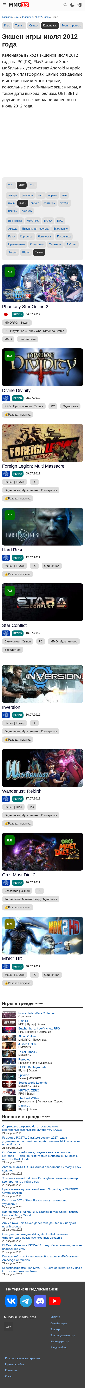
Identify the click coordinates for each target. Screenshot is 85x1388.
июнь (11, 203)
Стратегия (55, 244)
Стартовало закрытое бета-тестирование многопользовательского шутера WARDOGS (32, 1128)
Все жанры (15, 220)
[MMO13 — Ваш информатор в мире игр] (19, 4)
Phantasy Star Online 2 (25, 306)
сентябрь (49, 203)
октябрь (64, 203)
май (64, 195)
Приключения (16, 244)
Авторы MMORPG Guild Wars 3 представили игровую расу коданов (41, 1168)
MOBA (48, 220)
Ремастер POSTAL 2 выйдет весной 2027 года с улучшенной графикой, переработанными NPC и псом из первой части (41, 1141)
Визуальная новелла (35, 228)
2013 (32, 185)
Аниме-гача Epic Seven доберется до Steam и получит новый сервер (39, 1224)
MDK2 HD (12, 958)
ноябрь (12, 210)
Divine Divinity (16, 390)
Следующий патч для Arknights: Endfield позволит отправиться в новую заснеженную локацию (36, 1235)
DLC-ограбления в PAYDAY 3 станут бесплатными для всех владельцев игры (42, 1247)
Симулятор (37, 244)
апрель (52, 195)
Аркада (12, 228)
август (35, 203)
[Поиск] (65, 4)
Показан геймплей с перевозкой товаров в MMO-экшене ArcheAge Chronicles (40, 1258)
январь (12, 195)
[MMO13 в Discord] (40, 1302)
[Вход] (79, 4)
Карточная (26, 236)
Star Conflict (14, 625)
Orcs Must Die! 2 (18, 874)
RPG (60, 220)
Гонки (11, 236)
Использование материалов (22, 1358)
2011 (11, 185)
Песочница (64, 236)
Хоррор (12, 252)
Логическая (45, 236)
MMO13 (55, 1317)
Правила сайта (14, 1364)
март (41, 195)
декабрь (27, 210)
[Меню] (4, 4)
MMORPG (33, 220)
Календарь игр (60, 1341)
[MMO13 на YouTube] (54, 1302)
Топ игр (19, 25)
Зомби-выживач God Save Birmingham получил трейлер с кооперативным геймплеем (41, 1179)
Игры (7, 25)
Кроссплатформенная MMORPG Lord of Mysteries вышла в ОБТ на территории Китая (42, 1269)
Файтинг (71, 244)
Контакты (11, 1370)
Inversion (11, 707)
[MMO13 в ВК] (11, 1302)
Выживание (60, 228)
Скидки (33, 25)
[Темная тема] (72, 4)
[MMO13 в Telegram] (26, 1302)
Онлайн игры (59, 1323)
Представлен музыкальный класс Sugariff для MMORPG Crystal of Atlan (40, 1191)
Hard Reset (13, 549)
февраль (27, 195)
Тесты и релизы (71, 25)
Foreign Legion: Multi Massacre (33, 466)
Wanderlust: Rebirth (21, 791)
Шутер (26, 252)
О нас (8, 1376)
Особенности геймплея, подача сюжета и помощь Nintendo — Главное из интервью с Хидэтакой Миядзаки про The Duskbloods (40, 1156)
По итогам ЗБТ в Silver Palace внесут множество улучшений (34, 1202)
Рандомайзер (59, 1347)
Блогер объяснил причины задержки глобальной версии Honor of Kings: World (40, 1213)
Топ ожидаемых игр (63, 1335)
